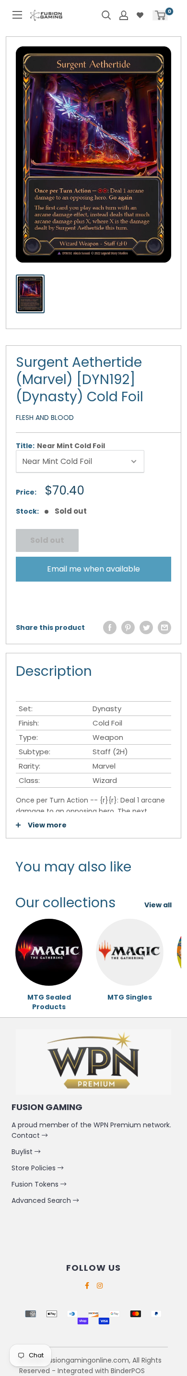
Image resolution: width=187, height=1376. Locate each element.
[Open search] (106, 15)
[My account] (123, 15)
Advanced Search (42, 1200)
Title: (60, 445)
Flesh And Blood (45, 417)
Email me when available (93, 568)
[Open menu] (17, 15)
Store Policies (35, 1168)
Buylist (23, 1151)
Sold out (47, 540)
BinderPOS (128, 1371)
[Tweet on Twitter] (146, 627)
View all (158, 905)
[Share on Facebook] (110, 627)
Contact (27, 1135)
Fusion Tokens (36, 1184)
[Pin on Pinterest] (128, 627)
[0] (160, 15)
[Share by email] (164, 627)
